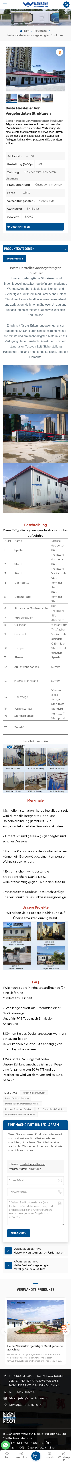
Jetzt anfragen (20, 226)
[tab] (14, 258)
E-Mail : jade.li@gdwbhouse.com (29, 1398)
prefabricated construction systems (22, 1103)
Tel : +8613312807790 (22, 1391)
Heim (26, 30)
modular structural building (18, 1109)
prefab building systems (17, 1098)
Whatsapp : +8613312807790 (26, 1404)
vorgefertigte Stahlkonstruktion (20, 1114)
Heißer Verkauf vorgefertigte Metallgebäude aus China (35, 1347)
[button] (5, 1331)
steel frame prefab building (51, 1109)
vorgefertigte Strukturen (34, 1093)
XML (21, 1447)
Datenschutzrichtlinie (40, 1447)
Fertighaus (40, 30)
